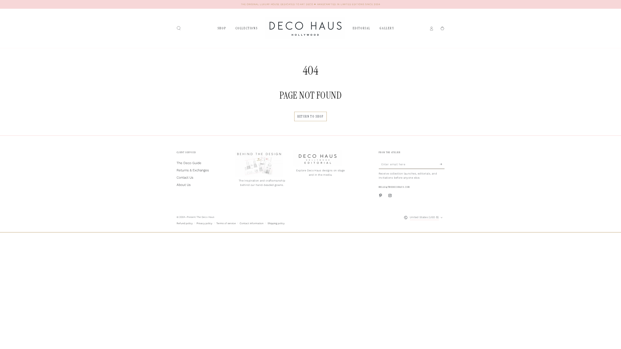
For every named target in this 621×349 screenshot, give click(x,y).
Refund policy (185, 223)
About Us (184, 185)
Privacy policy (204, 223)
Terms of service (226, 223)
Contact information (251, 223)
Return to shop (310, 117)
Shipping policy (276, 223)
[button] (178, 28)
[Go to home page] (305, 28)
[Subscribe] (442, 163)
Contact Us (185, 177)
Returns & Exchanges (193, 170)
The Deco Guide (189, 163)
